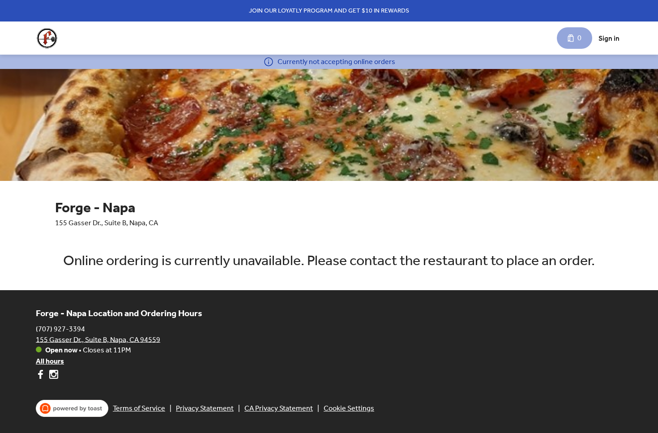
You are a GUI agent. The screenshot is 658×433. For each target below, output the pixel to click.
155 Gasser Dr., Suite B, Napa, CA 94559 (98, 339)
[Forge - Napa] (47, 38)
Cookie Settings (349, 408)
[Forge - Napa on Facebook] (41, 376)
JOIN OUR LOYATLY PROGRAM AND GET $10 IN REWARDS (329, 10)
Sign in (609, 38)
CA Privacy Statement (278, 408)
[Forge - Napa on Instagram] (52, 376)
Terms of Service (139, 408)
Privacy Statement (205, 408)
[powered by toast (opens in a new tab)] (72, 408)
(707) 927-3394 (60, 328)
